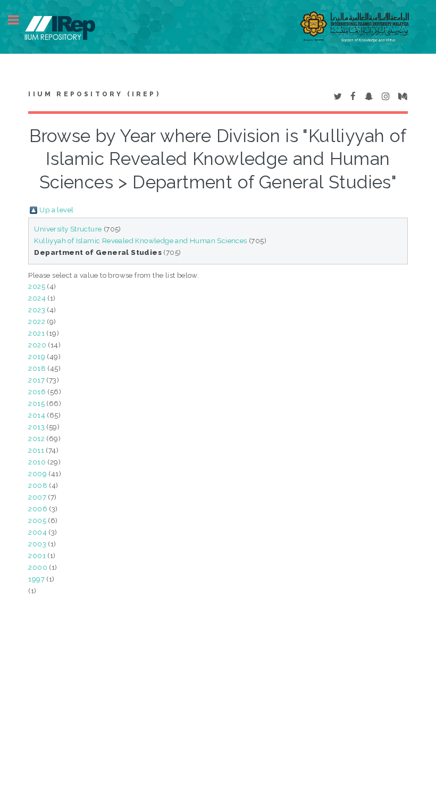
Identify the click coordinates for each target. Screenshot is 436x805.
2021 (36, 333)
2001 (37, 555)
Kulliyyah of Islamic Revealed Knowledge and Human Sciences (140, 240)
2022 (36, 321)
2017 (36, 380)
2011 (36, 450)
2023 (36, 309)
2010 (37, 462)
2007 (37, 497)
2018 (37, 368)
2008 (37, 485)
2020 (37, 345)
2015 (36, 403)
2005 (37, 520)
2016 (37, 391)
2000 (37, 567)
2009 (37, 473)
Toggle (19, 20)
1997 (36, 579)
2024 (37, 298)
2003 (37, 544)
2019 (36, 356)
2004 (37, 532)
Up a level (56, 209)
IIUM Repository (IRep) (94, 94)
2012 (36, 438)
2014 (36, 415)
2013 (36, 426)
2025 (36, 286)
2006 (37, 508)
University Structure (68, 229)
